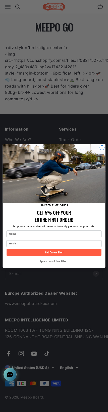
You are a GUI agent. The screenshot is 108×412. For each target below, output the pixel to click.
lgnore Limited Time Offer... (54, 261)
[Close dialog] (102, 147)
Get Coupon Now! (54, 252)
